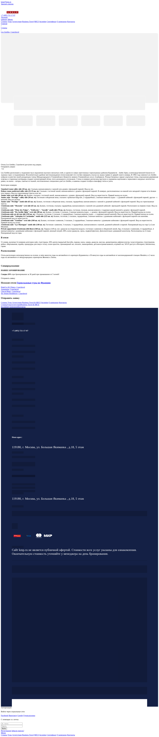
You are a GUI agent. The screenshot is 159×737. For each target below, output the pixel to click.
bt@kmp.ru (23, 389)
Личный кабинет (4, 18)
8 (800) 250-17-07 (23, 476)
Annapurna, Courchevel (10, 289)
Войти (4, 728)
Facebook (4, 716)
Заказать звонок (7, 4)
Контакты (71, 22)
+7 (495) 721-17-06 (23, 422)
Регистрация (6, 731)
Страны (4, 22)
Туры (10, 22)
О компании (62, 22)
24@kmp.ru (23, 465)
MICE (36, 22)
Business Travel (28, 22)
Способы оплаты (23, 491)
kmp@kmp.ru (6, 2)
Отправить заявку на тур (23, 488)
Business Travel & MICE (31, 303)
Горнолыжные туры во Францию (34, 283)
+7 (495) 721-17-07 (23, 346)
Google (20, 716)
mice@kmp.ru (23, 406)
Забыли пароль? (17, 731)
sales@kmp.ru (23, 428)
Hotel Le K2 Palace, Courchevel (13, 287)
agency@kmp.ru (23, 352)
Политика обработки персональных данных (18, 547)
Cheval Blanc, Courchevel (10, 291)
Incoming (42, 22)
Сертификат (51, 22)
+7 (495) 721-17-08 (23, 457)
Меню (10, 19)
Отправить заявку (8, 278)
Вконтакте (13, 716)
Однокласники (29, 716)
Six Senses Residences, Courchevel (14, 293)
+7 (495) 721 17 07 (8, 15)
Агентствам (17, 22)
